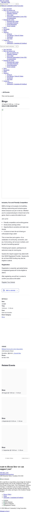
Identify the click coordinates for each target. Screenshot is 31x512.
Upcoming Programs (12, 23)
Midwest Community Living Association (12, 349)
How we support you (9, 10)
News (5, 27)
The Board (10, 37)
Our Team (9, 38)
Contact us (6, 40)
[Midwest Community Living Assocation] (11, 5)
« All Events (5, 92)
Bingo (3, 317)
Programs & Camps (8, 19)
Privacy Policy (7, 494)
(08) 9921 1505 (4, 472)
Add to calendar (10, 290)
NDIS (5, 30)
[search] (8, 4)
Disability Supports (12, 13)
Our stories (6, 29)
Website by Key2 (4, 511)
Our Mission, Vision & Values (15, 35)
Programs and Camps (13, 21)
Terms (5, 496)
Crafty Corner (25, 458)
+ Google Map (17, 353)
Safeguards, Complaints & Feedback (17, 43)
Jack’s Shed (10, 15)
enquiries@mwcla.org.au (7, 474)
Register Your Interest (8, 282)
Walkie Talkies (9, 458)
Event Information (12, 24)
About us (5, 32)
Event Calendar (11, 26)
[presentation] (14, 378)
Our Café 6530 (7, 8)
